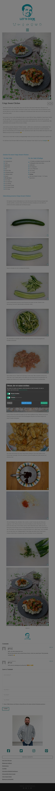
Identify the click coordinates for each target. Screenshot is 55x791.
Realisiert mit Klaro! (44, 405)
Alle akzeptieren (44, 402)
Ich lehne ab (9, 402)
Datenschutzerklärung (23, 389)
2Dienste (13, 395)
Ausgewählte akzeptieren (26, 402)
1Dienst (13, 399)
